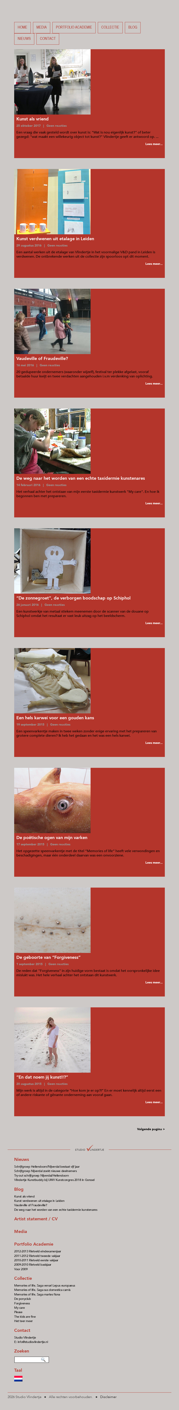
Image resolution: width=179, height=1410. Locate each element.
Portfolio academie (74, 27)
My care (19, 1308)
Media (41, 27)
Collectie (110, 27)
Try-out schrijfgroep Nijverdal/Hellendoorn (41, 1176)
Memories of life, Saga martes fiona (37, 1294)
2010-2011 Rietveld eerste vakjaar (36, 1260)
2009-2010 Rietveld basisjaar (32, 1265)
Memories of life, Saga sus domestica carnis (42, 1290)
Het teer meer (23, 1321)
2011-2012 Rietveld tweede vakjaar (37, 1256)
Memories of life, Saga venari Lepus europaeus (44, 1285)
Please (18, 1312)
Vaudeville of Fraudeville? (30, 1205)
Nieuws (24, 39)
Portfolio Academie (33, 1244)
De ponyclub (22, 1299)
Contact (48, 39)
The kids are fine (25, 1317)
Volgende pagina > (151, 1129)
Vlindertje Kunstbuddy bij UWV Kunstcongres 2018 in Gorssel (54, 1180)
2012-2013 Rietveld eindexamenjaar (37, 1251)
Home (22, 27)
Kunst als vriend (24, 1196)
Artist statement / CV (36, 1219)
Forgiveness (22, 1303)
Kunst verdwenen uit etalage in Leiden (39, 1201)
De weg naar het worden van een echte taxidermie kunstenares (55, 1210)
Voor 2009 (21, 1269)
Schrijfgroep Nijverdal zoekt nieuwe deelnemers (45, 1171)
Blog (132, 27)
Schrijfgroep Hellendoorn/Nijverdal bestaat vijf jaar (46, 1167)
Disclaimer (108, 1397)
